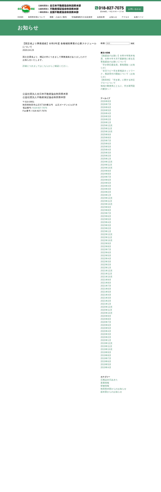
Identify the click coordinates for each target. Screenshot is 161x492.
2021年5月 (106, 292)
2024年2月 (106, 192)
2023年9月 (106, 207)
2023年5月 (106, 219)
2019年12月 (106, 343)
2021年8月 (106, 283)
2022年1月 (106, 268)
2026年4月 (106, 113)
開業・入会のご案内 (58, 17)
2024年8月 (106, 174)
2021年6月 (106, 289)
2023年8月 (106, 210)
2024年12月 (106, 162)
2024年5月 (106, 183)
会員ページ (138, 17)
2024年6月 (106, 180)
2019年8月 (106, 355)
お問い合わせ (134, 9)
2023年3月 (106, 225)
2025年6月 (106, 144)
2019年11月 (106, 346)
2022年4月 (106, 258)
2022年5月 (106, 255)
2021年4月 (106, 295)
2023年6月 (106, 216)
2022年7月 (106, 249)
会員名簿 (101, 17)
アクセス (125, 17)
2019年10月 (106, 349)
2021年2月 (106, 301)
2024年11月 (106, 165)
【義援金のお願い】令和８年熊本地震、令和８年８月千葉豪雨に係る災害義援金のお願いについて (118, 59)
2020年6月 (106, 325)
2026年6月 (106, 107)
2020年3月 (106, 334)
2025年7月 (106, 141)
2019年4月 (106, 367)
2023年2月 (106, 228)
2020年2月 (106, 337)
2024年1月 (106, 195)
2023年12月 (106, 198)
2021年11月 (106, 274)
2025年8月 (106, 137)
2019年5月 (106, 364)
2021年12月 (106, 271)
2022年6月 (106, 252)
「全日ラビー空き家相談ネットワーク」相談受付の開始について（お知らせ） (118, 74)
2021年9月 (106, 280)
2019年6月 (106, 361)
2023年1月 (106, 231)
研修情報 (105, 386)
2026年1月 (106, 122)
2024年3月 (106, 189)
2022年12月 (106, 234)
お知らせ (113, 17)
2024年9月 (106, 171)
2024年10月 (106, 168)
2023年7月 (106, 213)
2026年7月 (106, 104)
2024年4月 (106, 186)
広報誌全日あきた (109, 380)
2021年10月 (106, 277)
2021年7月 (106, 286)
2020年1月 (106, 340)
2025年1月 (106, 159)
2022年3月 (106, 261)
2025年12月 (106, 125)
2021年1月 (106, 304)
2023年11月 (106, 201)
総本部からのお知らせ (111, 392)
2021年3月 (106, 298)
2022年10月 (106, 240)
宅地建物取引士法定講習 (82, 17)
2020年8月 (106, 319)
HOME (20, 17)
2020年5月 (106, 328)
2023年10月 (106, 204)
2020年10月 (106, 313)
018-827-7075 (40, 108)
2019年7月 (106, 358)
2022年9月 (106, 243)
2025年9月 (106, 134)
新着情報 (105, 383)
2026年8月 (106, 101)
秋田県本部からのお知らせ (113, 389)
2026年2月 (106, 119)
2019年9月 (106, 352)
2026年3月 (106, 116)
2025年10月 (106, 131)
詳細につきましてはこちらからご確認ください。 (46, 66)
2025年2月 (106, 156)
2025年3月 (106, 153)
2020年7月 (106, 322)
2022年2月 (106, 265)
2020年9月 (106, 316)
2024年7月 (106, 177)
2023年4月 (106, 222)
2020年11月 (106, 310)
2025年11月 (106, 128)
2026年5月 (106, 110)
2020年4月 (106, 331)
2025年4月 (106, 150)
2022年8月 (106, 246)
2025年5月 (106, 147)
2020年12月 (106, 307)
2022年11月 (106, 237)
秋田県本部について (36, 17)
